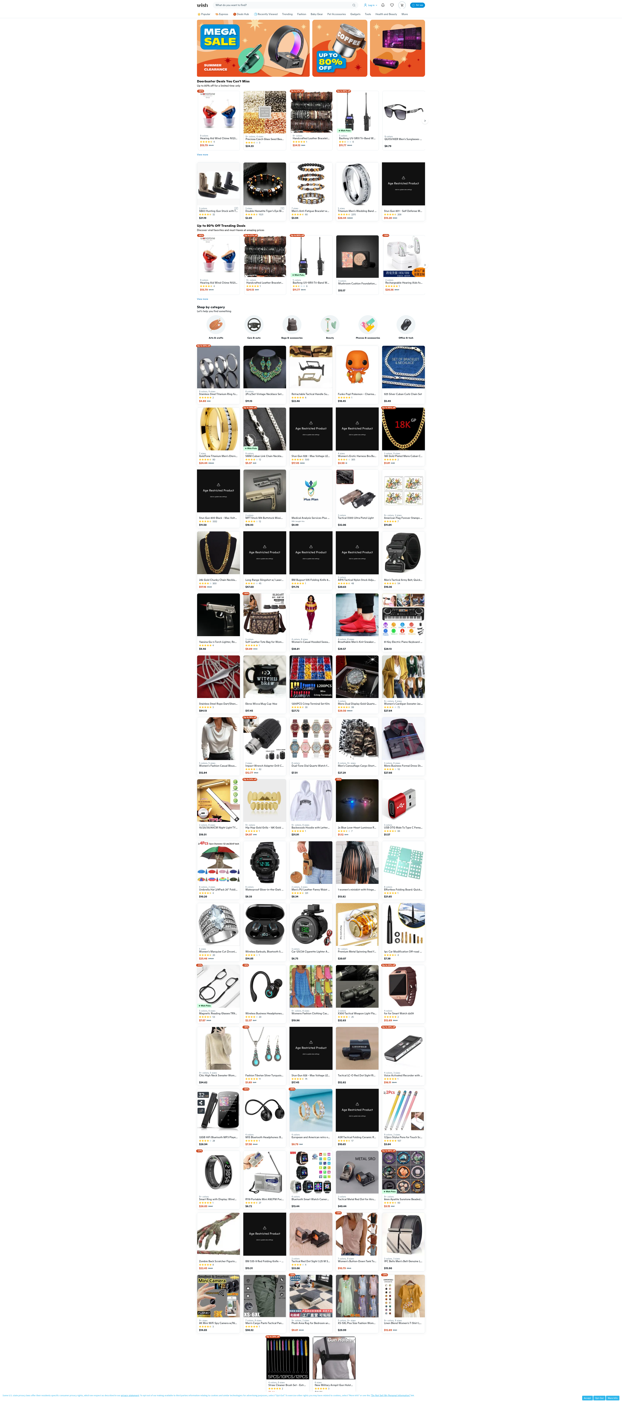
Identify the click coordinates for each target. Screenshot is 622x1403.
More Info (613, 1398)
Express (223, 14)
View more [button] (202, 154)
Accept (587, 1398)
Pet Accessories (336, 14)
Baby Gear (317, 14)
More (405, 14)
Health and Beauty (386, 14)
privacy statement (130, 1395)
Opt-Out (599, 1398)
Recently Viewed (268, 14)
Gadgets (355, 14)
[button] (371, 5)
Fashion (301, 14)
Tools (368, 14)
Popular (205, 14)
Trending (287, 14)
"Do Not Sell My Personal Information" (390, 1395)
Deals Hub (243, 14)
